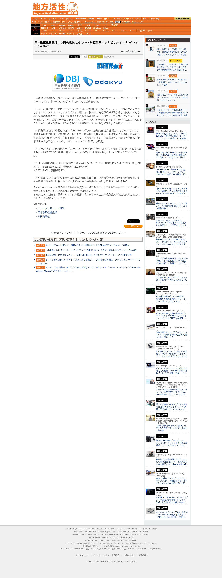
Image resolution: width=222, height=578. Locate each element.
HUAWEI (88, 28)
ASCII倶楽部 (182, 18)
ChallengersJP (137, 22)
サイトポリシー (82, 555)
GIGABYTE (70, 28)
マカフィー (44, 34)
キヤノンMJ (53, 34)
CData (97, 31)
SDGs (112, 22)
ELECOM (44, 28)
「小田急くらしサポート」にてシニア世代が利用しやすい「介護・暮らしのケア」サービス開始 (90, 250)
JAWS (44, 31)
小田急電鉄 (44, 216)
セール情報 (154, 19)
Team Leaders (107, 543)
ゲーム (145, 19)
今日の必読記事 (86, 546)
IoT (45, 19)
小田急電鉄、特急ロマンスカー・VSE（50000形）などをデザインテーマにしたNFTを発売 (88, 255)
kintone (62, 31)
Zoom (132, 31)
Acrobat (53, 31)
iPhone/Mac (81, 19)
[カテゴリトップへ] (133, 226)
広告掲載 (142, 555)
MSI (88, 25)
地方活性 (118, 22)
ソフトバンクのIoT (141, 31)
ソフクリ (150, 31)
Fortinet (114, 31)
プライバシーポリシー (101, 555)
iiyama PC (103, 531)
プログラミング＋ (119, 543)
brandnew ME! (80, 33)
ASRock (79, 28)
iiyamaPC (62, 25)
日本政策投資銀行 (47, 212)
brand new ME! (122, 537)
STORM (145, 531)
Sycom (70, 25)
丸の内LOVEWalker (143, 549)
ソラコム (80, 31)
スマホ (126, 19)
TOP (66, 529)
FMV (44, 25)
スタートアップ (135, 19)
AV (113, 19)
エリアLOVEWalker (78, 549)
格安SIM (47, 22)
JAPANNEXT (62, 34)
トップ (35, 19)
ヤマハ (123, 31)
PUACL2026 (126, 22)
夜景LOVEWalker (117, 549)
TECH (60, 19)
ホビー (99, 19)
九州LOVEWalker (129, 549)
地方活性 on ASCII (55, 8)
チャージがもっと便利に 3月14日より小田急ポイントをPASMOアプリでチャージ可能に (87, 245)
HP (106, 25)
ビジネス (52, 19)
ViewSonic (97, 28)
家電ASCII (56, 22)
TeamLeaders (90, 22)
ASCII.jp (70, 13)
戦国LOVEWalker (155, 549)
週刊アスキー (78, 22)
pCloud (88, 34)
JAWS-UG (83, 534)
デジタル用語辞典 (108, 546)
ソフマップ (71, 34)
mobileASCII (119, 546)
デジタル (69, 19)
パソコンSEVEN (79, 25)
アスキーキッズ (37, 22)
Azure (71, 31)
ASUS (97, 25)
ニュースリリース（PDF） (52, 208)
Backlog (106, 31)
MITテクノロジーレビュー (132, 546)
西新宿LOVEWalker (104, 549)
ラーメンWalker (66, 549)
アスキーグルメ (67, 22)
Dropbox (88, 31)
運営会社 (117, 555)
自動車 (91, 19)
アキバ (119, 19)
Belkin (105, 28)
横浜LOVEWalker (91, 549)
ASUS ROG (62, 28)
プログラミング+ (102, 22)
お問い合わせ (129, 555)
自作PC (107, 19)
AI (41, 19)
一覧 (84, 57)
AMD (53, 28)
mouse (53, 25)
